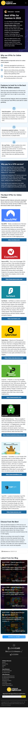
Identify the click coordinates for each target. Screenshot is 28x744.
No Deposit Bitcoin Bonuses (8, 677)
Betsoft (4, 662)
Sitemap (9, 705)
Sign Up (23, 696)
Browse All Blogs (14, 636)
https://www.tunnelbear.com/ (14, 474)
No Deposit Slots (6, 672)
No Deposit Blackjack (7, 670)
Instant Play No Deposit (7, 685)
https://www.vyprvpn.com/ (14, 512)
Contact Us (3, 705)
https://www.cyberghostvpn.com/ (14, 358)
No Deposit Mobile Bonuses (8, 676)
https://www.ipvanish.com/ (14, 397)
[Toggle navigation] (25, 3)
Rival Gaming (5, 663)
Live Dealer (4, 682)
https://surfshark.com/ (14, 318)
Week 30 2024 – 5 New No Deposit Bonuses (13, 612)
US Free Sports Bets (6, 683)
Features (17, 11)
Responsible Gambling (14, 703)
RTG (3, 667)
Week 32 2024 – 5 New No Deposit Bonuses (13, 562)
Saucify (3, 665)
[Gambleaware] (14, 651)
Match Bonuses (5, 679)
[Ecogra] (14, 654)
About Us (22, 703)
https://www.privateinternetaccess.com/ (14, 435)
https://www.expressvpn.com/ (14, 279)
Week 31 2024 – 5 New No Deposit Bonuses (13, 587)
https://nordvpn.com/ (14, 240)
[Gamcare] (14, 648)
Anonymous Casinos (6, 680)
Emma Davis (11, 11)
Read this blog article (18, 581)
